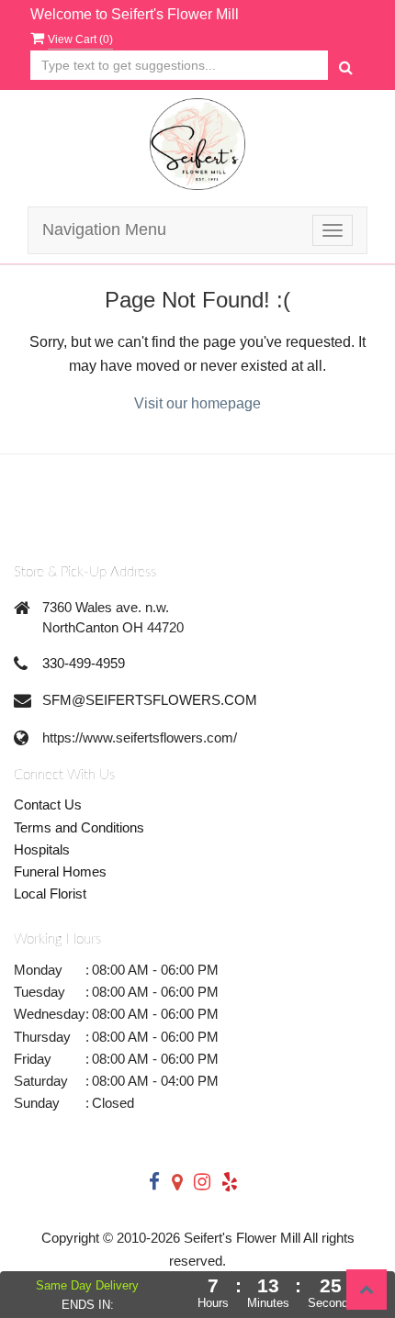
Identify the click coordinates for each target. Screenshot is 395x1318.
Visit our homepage (197, 403)
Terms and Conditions (79, 827)
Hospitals (42, 849)
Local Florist (50, 893)
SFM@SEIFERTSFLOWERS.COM (149, 700)
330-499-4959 (83, 663)
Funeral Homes (60, 871)
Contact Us (48, 804)
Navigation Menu (104, 229)
